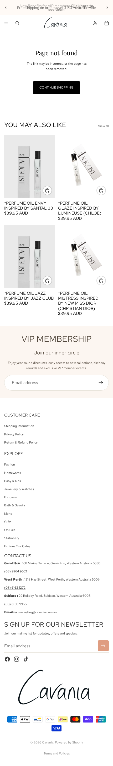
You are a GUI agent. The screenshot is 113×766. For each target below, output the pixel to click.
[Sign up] (100, 382)
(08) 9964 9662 (15, 571)
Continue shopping (56, 87)
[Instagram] (16, 659)
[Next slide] (107, 7)
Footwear (10, 497)
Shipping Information (19, 426)
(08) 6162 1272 (14, 588)
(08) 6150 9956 (15, 604)
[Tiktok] (26, 659)
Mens (8, 513)
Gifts (7, 522)
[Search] (17, 23)
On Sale (10, 530)
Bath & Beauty (14, 505)
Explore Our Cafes (17, 546)
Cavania (47, 742)
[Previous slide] (6, 7)
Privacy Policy (14, 434)
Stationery (11, 538)
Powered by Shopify (69, 742)
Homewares (12, 473)
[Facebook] (7, 659)
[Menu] (6, 23)
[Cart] (106, 23)
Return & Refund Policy (21, 442)
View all (103, 126)
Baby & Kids (12, 481)
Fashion (9, 464)
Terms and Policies (57, 753)
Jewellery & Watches (19, 489)
